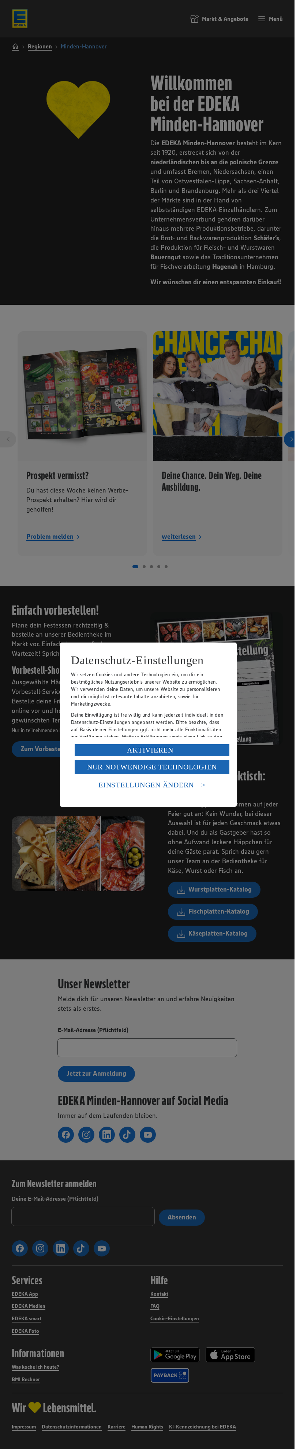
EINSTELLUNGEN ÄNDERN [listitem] (146, 785)
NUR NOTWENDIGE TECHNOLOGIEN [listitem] (152, 767)
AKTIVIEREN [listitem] (150, 750)
